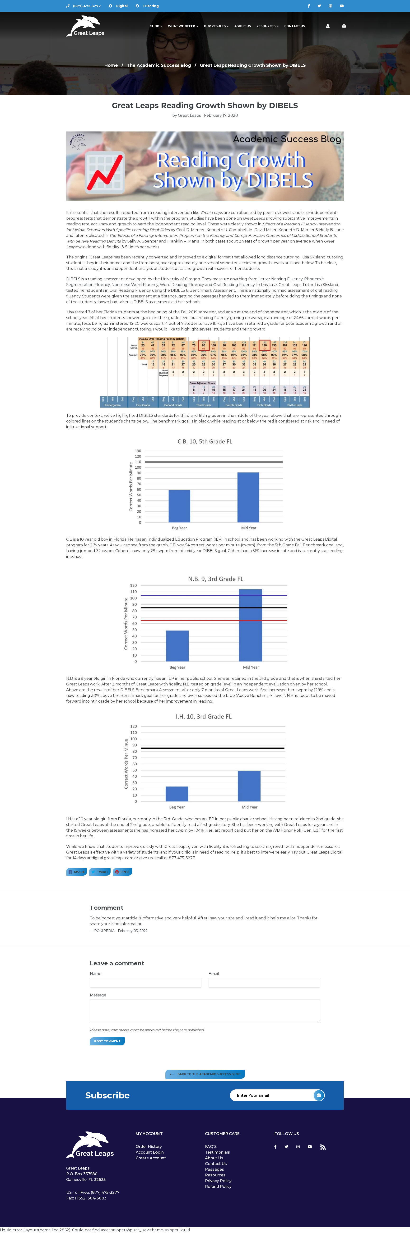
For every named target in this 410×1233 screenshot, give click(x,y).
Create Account (151, 1158)
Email (214, 973)
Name (95, 973)
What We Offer (184, 26)
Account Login (150, 1152)
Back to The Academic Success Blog (209, 1074)
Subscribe (107, 1095)
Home (111, 65)
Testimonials (217, 1152)
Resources (268, 26)
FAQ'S (211, 1146)
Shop (157, 26)
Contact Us (294, 26)
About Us (242, 26)
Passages (214, 1169)
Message (98, 995)
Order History (149, 1146)
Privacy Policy (218, 1181)
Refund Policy (218, 1186)
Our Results (217, 26)
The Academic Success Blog (159, 65)
